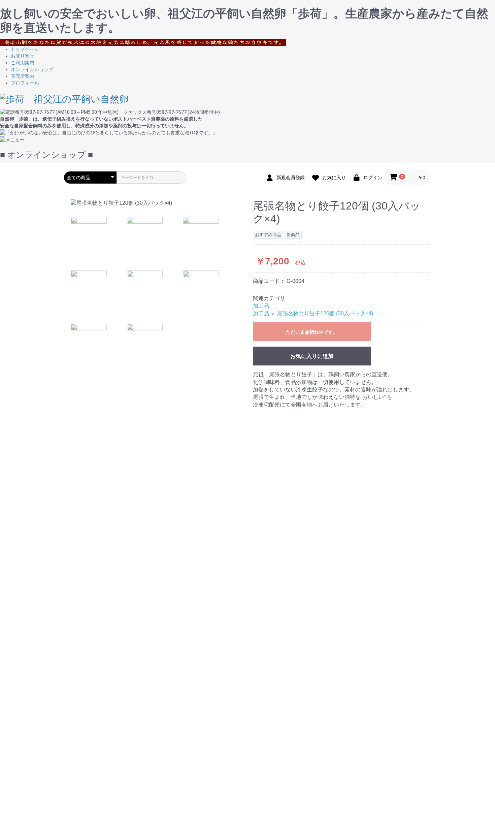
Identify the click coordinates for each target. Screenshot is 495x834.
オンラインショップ (32, 69)
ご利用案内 (22, 62)
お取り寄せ (22, 56)
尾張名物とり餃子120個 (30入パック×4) (325, 313)
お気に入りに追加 (311, 356)
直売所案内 (22, 76)
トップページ (25, 49)
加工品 (261, 306)
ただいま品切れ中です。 (312, 332)
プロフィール (25, 83)
